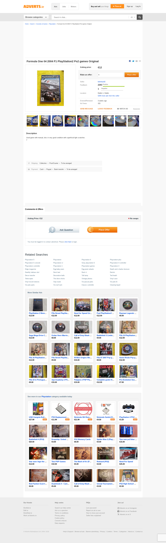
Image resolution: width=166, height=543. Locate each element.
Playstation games (88, 266)
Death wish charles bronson (119, 269)
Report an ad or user (93, 510)
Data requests (60, 523)
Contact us (139, 531)
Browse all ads (79, 531)
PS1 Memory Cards (82, 439)
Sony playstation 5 (88, 263)
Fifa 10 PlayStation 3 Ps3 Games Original (136, 335)
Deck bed (56, 272)
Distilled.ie (27, 508)
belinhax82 (101, 82)
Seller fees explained (93, 515)
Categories (123, 531)
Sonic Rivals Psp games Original (133, 358)
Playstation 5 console (32, 263)
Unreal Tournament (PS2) (107, 484)
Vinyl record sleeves (32, 282)
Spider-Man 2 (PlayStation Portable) (112, 439)
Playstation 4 (86, 260)
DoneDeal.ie (27, 513)
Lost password (91, 508)
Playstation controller (32, 266)
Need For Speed (126, 462)
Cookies (109, 531)
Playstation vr (58, 263)
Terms (116, 531)
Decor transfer (30, 275)
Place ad (118, 6)
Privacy (102, 531)
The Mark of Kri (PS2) (83, 462)
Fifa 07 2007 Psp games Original (110, 358)
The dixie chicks (59, 279)
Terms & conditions (61, 513)
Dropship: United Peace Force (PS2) (67, 439)
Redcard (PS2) (103, 462)
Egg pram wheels (88, 269)
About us (131, 531)
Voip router (57, 282)
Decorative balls (59, 275)
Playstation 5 (29, 260)
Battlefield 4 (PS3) (36, 439)
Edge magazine (30, 269)
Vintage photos (87, 279)
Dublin (107, 93)
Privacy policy (60, 515)
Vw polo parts (30, 285)
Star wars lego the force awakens (43, 462)
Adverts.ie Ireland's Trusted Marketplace (36, 6)
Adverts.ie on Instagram (128, 508)
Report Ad (136, 109)
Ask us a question (61, 510)
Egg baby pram (58, 269)
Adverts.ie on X (125, 514)
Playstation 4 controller (118, 263)
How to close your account (95, 513)
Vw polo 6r (113, 282)
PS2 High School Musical (130, 484)
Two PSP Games (59, 462)
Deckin (112, 272)
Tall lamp (85, 275)
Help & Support (68, 531)
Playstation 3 (114, 266)
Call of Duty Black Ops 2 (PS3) (87, 484)
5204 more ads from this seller (108, 96)
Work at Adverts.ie (29, 515)
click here (67, 242)
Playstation (57, 260)
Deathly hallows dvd (32, 272)
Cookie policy (59, 518)
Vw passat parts (87, 282)
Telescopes (29, 279)
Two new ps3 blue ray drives (131, 439)
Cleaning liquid (115, 285)
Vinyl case (113, 279)
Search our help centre (63, 508)
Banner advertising (92, 531)
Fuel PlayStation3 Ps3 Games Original (113, 313)
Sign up (130, 6)
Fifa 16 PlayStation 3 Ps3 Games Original (46, 358)
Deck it (84, 272)
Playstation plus (115, 260)
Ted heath (113, 275)
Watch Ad (124, 109)
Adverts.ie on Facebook (128, 511)
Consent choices (61, 521)
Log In (138, 6)
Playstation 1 (58, 266)
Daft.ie (25, 510)
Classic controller (88, 285)
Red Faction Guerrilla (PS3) (40, 484)
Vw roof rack (57, 285)
